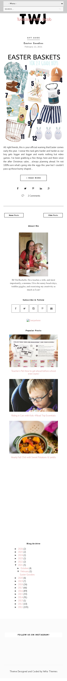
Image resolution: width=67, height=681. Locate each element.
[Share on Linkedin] (41, 188)
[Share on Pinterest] (33, 188)
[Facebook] (16, 308)
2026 (20, 548)
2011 (20, 607)
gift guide (33, 38)
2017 (20, 587)
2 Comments (34, 195)
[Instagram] (33, 308)
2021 (20, 565)
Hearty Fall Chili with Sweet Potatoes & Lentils (33, 457)
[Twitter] (24, 308)
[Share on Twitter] (25, 188)
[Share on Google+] (49, 188)
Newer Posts (14, 215)
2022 (20, 561)
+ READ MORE (33, 178)
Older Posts (53, 215)
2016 (20, 591)
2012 (20, 603)
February (25, 571)
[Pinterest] (42, 308)
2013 (20, 600)
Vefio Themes (50, 671)
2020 (20, 577)
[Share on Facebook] (17, 188)
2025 (20, 551)
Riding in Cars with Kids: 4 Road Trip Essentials (34, 415)
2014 (20, 597)
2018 (20, 584)
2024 (20, 555)
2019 (20, 581)
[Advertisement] (33, 501)
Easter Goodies (33, 43)
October (25, 568)
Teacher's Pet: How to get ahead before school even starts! (33, 372)
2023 (20, 558)
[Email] (51, 308)
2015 (20, 594)
